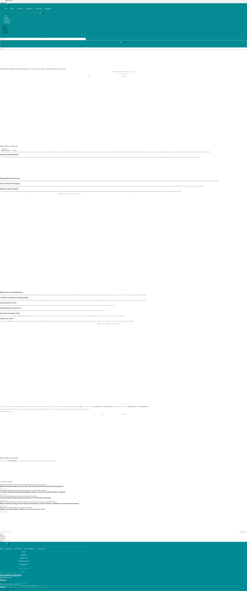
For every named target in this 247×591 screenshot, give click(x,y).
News (6, 8)
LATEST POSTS (6, 481)
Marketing (20, 8)
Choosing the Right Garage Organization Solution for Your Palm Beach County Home (25, 498)
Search (43, 36)
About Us (2, 539)
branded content (12, 460)
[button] (4, 2)
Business (12, 8)
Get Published (48, 8)
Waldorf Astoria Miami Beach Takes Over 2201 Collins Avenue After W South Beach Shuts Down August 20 (31, 486)
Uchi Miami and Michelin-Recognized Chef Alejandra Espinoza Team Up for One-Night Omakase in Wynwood (32, 492)
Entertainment (29, 8)
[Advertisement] (38, 59)
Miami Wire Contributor (9, 146)
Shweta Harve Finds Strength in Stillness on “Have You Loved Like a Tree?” (22, 509)
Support (1, 541)
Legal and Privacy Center (5, 540)
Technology (38, 8)
